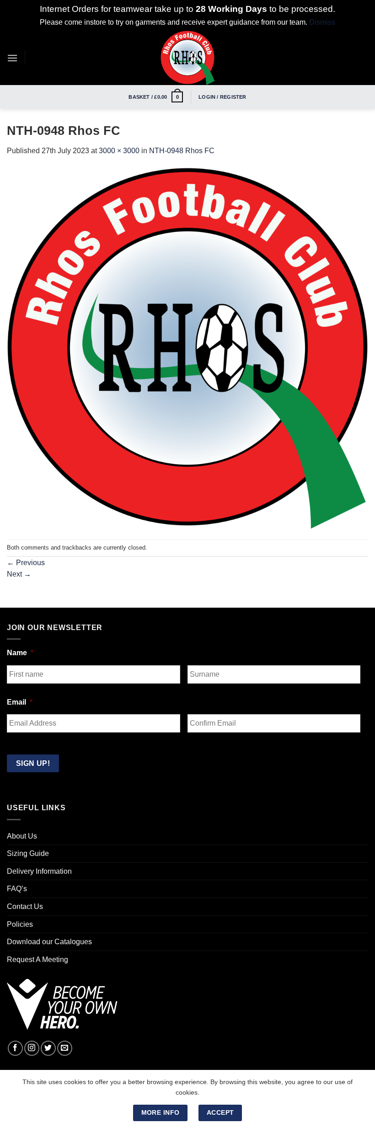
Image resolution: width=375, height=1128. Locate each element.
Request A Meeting (37, 959)
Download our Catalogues (49, 942)
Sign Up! (33, 763)
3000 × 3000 (119, 151)
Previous (26, 563)
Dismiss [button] (322, 22)
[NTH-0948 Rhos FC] (187, 347)
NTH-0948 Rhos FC (181, 151)
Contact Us (25, 906)
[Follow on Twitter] (48, 1048)
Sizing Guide (28, 853)
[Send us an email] (64, 1048)
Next (19, 574)
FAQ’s (17, 889)
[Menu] (12, 58)
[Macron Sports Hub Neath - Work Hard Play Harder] (187, 57)
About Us (22, 836)
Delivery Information (39, 871)
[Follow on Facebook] (15, 1048)
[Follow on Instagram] (31, 1048)
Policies (20, 924)
